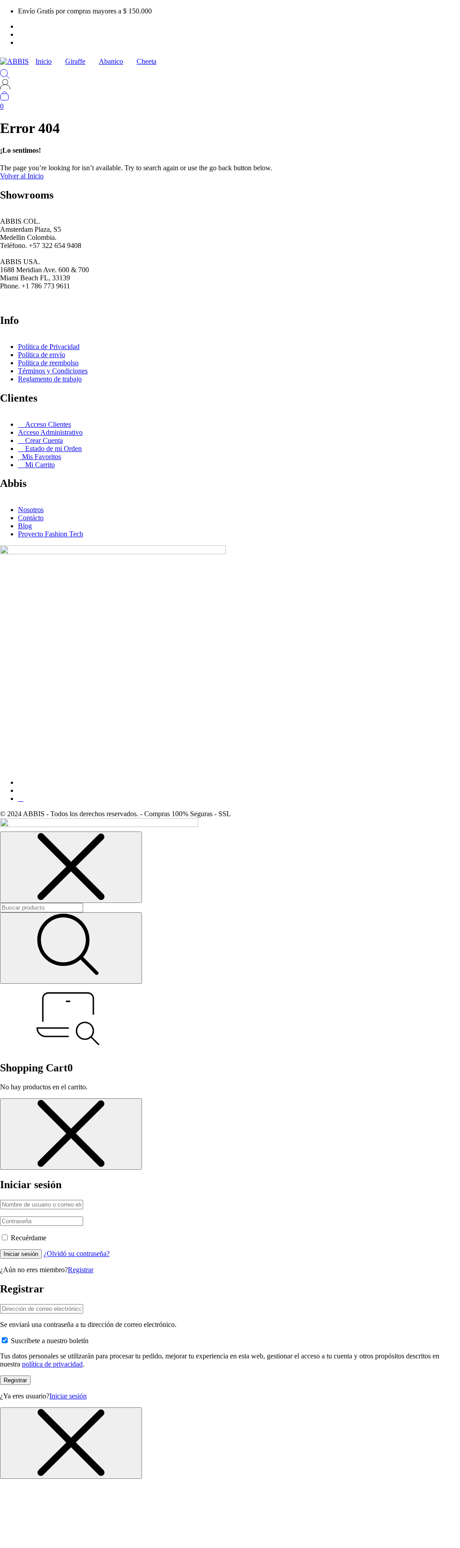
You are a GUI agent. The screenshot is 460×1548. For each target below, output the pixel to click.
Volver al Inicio (22, 176)
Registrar (80, 1270)
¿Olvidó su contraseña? (77, 1253)
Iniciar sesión (21, 1254)
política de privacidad (52, 1364)
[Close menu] (71, 867)
